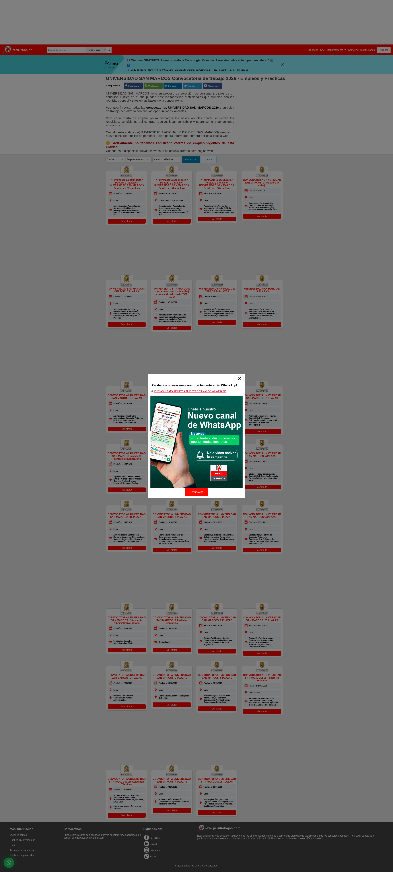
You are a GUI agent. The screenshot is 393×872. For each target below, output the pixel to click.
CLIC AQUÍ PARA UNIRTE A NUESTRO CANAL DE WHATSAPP (190, 391)
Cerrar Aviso (196, 492)
